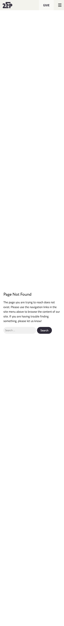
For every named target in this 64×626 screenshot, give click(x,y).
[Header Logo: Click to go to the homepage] (11, 5)
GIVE (46, 5)
